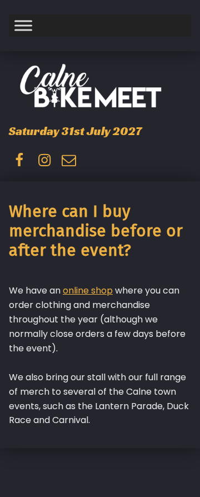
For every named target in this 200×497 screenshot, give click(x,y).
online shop (88, 290)
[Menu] (23, 25)
